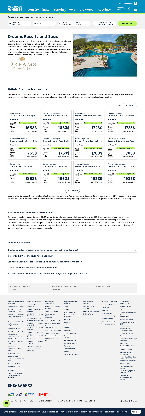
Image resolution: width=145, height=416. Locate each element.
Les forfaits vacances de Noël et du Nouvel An (35, 319)
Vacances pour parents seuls (16, 360)
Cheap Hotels (57, 289)
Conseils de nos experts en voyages (16, 338)
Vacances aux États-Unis (52, 339)
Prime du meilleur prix (124, 3)
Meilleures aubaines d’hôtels (71, 302)
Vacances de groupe (15, 331)
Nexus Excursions (107, 313)
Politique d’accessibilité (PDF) (128, 323)
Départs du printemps (34, 346)
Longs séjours (12, 346)
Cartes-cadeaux (126, 350)
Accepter (136, 412)
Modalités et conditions (128, 312)
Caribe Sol (105, 308)
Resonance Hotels (70, 340)
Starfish (66, 351)
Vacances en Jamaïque (50, 327)
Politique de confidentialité (125, 316)
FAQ (121, 309)
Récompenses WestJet (109, 321)
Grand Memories (70, 312)
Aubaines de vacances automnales (35, 324)
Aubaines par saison (34, 301)
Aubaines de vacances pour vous (16, 302)
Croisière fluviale (88, 314)
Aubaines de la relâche (35, 332)
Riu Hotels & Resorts (70, 343)
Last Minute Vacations (102, 286)
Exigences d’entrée (126, 333)
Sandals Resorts (69, 349)
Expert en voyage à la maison (127, 371)
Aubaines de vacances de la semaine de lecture (35, 337)
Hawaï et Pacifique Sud (91, 311)
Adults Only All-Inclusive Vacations (64, 286)
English (125, 401)
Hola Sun (105, 310)
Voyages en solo (13, 363)
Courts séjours (13, 356)
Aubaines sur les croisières (88, 307)
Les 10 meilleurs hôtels (71, 354)
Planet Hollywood (70, 333)
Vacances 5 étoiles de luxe (15, 349)
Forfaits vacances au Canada (52, 307)
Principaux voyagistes (109, 301)
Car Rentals (14, 289)
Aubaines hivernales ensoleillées (34, 350)
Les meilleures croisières (88, 302)
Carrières (123, 336)
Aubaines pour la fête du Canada (35, 310)
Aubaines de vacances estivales (35, 342)
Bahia (66, 307)
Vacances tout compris (16, 307)
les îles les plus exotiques (13, 325)
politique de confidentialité (92, 412)
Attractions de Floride (52, 323)
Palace (66, 328)
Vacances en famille (15, 329)
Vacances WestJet (108, 324)
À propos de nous (126, 307)
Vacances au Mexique (53, 333)
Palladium (67, 330)
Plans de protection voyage (126, 367)
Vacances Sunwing (108, 316)
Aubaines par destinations (49, 302)
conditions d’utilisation (68, 412)
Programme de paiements (125, 353)
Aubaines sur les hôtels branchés (72, 316)
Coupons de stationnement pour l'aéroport (127, 345)
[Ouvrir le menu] (135, 9)
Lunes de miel (12, 334)
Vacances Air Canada (109, 305)
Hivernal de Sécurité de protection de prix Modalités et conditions (128, 359)
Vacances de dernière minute (15, 342)
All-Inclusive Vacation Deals (20, 286)
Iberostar (67, 319)
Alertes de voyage (126, 319)
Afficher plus (72, 190)
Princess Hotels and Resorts (70, 337)
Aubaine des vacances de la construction (35, 315)
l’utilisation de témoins (117, 412)
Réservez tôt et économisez (31, 306)
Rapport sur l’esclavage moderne (128, 339)
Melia (66, 325)
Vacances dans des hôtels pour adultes (15, 310)
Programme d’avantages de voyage (126, 377)
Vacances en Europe (52, 320)
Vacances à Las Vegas (53, 330)
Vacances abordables (16, 314)
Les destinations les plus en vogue (16, 370)
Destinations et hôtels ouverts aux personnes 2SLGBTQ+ (16, 375)
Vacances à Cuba (51, 311)
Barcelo (66, 309)
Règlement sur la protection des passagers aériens (126, 328)
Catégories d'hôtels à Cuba (15, 318)
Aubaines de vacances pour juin (35, 329)
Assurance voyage (126, 363)
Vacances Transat (108, 319)
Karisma (67, 322)
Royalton (67, 346)
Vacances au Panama (53, 336)
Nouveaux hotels (13, 353)
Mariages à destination (16, 321)
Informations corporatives (124, 302)
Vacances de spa (14, 366)
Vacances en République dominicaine (50, 316)
